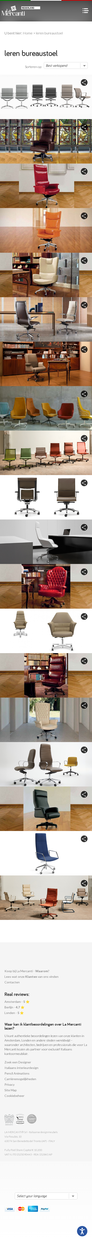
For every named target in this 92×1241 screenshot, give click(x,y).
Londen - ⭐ (14, 1013)
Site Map (10, 1090)
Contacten (12, 982)
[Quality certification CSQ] (21, 1119)
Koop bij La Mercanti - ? (26, 971)
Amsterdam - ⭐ (16, 1001)
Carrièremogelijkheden (20, 1079)
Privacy (9, 1084)
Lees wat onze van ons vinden (31, 976)
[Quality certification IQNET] (32, 1119)
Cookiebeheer (14, 1096)
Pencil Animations (16, 1073)
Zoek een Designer (17, 1062)
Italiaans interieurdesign (21, 1068)
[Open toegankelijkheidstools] (82, 1231)
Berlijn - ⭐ (14, 1007)
